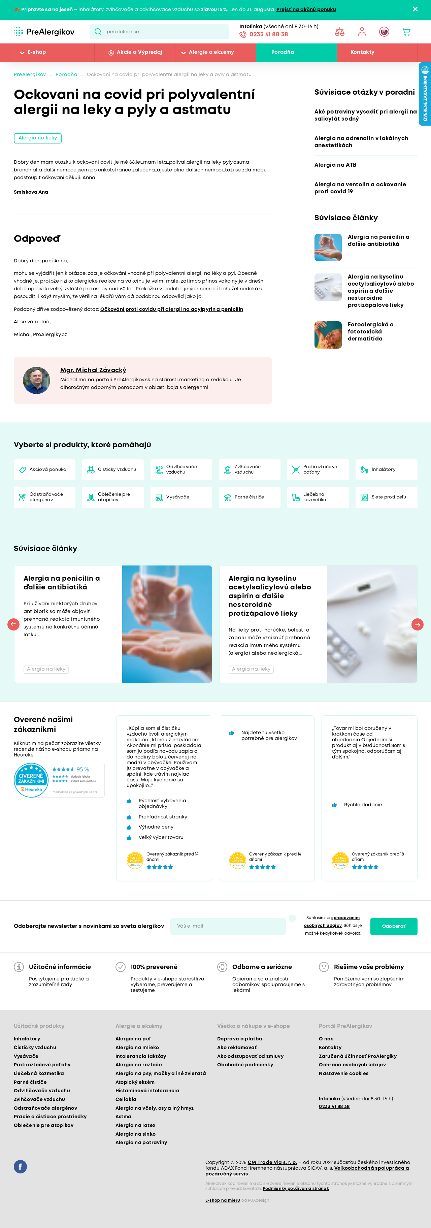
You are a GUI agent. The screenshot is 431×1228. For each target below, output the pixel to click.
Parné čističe (249, 497)
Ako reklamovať (237, 1048)
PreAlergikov (30, 75)
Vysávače (177, 497)
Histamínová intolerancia (147, 1091)
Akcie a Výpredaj (139, 52)
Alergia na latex (135, 1126)
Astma (123, 1117)
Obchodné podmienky (245, 1065)
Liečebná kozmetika (315, 497)
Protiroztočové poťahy (320, 469)
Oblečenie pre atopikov (114, 497)
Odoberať (394, 927)
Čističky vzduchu (117, 470)
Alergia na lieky (38, 138)
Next (417, 624)
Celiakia (126, 1100)
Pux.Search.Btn (98, 32)
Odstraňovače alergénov (46, 497)
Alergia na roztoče (138, 1065)
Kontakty (363, 52)
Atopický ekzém (135, 1082)
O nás (326, 1039)
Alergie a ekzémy (211, 52)
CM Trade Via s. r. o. (272, 1163)
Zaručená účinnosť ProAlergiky (358, 1057)
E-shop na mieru (222, 1200)
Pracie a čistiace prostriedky (50, 1117)
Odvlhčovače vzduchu (181, 469)
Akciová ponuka (48, 470)
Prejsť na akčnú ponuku (306, 10)
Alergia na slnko (135, 1134)
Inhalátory (384, 470)
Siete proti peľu (389, 497)
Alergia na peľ (133, 1039)
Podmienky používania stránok (296, 1189)
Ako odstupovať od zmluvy (250, 1057)
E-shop (37, 52)
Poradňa (282, 52)
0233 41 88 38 (269, 34)
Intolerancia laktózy (140, 1057)
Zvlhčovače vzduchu (248, 469)
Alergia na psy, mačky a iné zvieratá (160, 1074)
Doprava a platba (239, 1039)
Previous (13, 624)
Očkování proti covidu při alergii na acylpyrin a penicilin (171, 310)
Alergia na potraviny (141, 1143)
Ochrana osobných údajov (352, 1065)
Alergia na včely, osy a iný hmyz (154, 1108)
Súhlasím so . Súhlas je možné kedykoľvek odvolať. (333, 925)
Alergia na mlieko (137, 1048)
